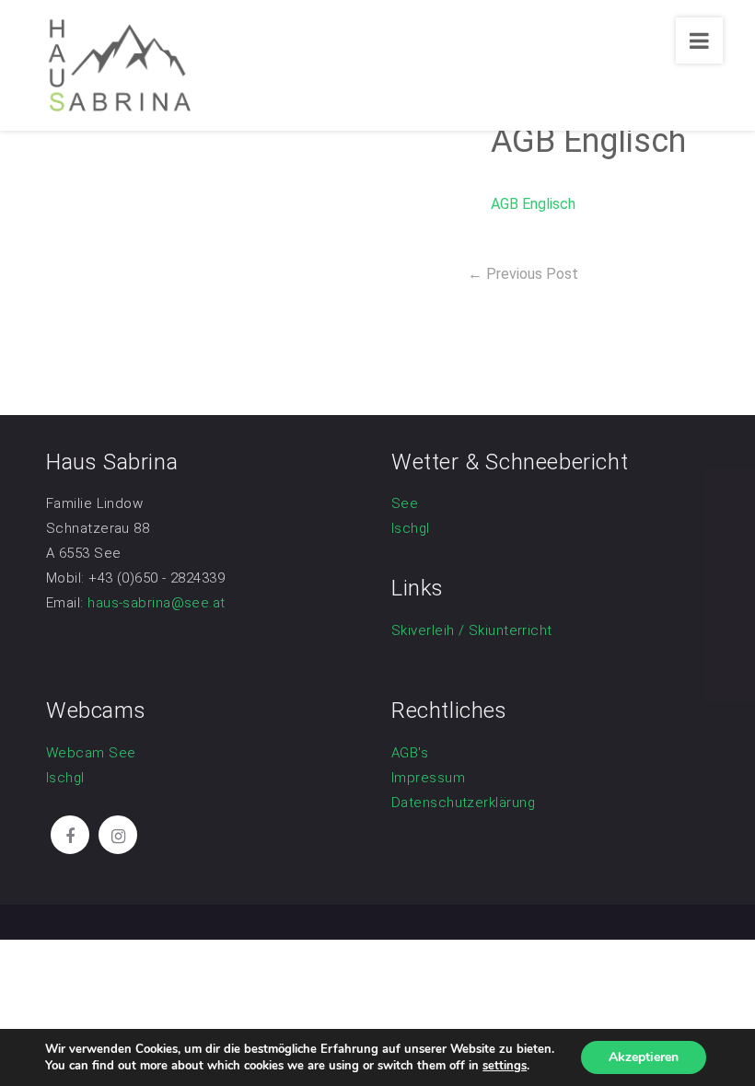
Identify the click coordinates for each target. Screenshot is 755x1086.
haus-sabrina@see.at (156, 603)
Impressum (428, 777)
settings (504, 1065)
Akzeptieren (644, 1057)
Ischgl (410, 528)
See (404, 503)
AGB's (409, 753)
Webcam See (91, 753)
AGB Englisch (533, 204)
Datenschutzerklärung (463, 802)
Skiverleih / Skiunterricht (471, 630)
